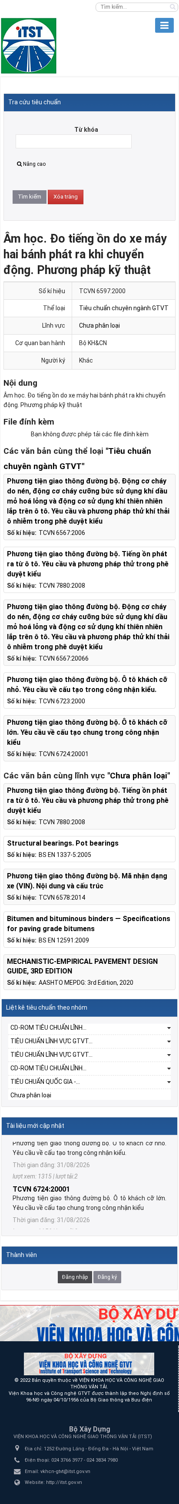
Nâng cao (34, 164)
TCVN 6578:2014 (62, 897)
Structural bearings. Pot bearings (63, 843)
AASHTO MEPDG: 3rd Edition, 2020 (86, 982)
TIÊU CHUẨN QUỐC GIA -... (45, 1081)
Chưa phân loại (99, 325)
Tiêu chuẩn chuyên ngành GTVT (124, 308)
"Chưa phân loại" (138, 776)
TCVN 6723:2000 (62, 701)
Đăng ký (107, 1277)
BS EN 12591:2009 (64, 940)
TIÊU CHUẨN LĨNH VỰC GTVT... (51, 1041)
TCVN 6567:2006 (62, 532)
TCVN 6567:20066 (64, 658)
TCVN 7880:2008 (62, 585)
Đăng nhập (75, 1277)
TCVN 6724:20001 (64, 753)
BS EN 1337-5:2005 (65, 854)
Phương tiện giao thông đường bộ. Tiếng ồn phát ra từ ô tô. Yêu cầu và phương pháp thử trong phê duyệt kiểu (88, 564)
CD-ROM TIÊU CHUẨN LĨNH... (48, 1027)
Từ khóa (86, 129)
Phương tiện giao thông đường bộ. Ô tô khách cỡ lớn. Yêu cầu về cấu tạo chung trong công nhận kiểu (87, 732)
